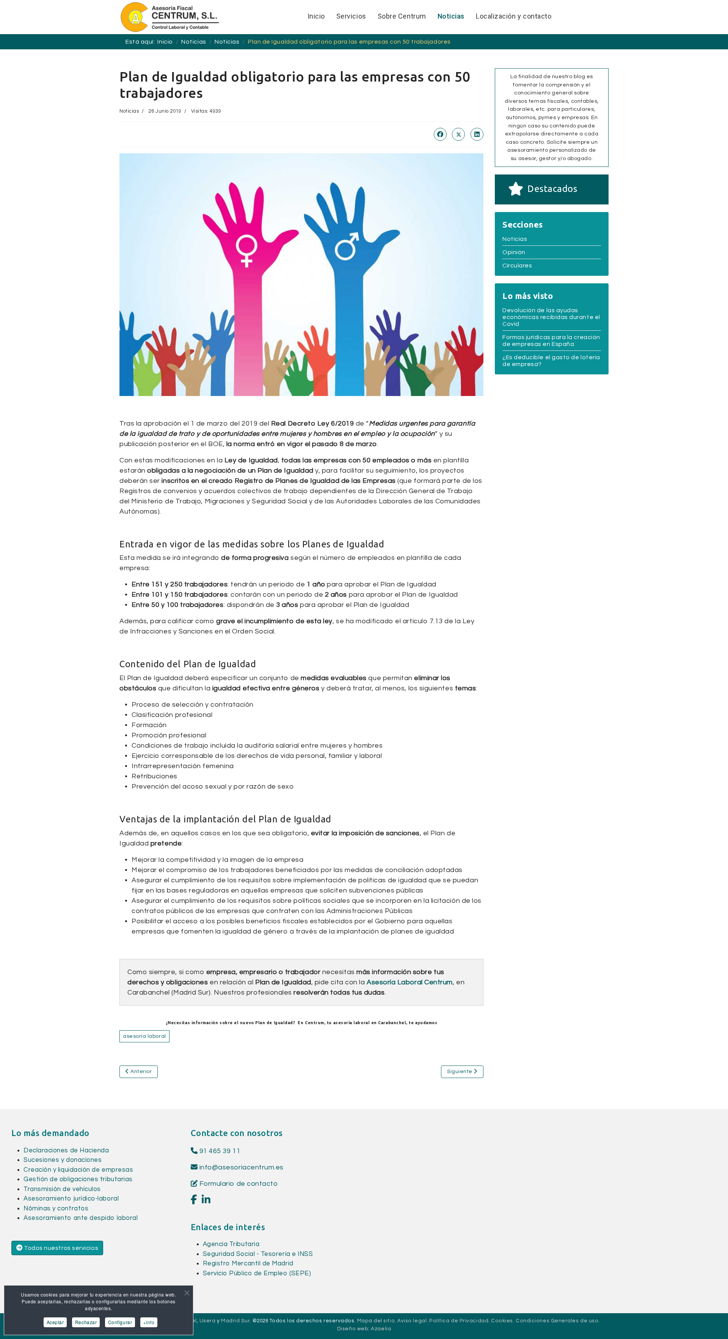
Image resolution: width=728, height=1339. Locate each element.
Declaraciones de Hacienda (66, 1150)
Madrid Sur (235, 1320)
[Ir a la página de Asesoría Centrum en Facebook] (194, 1200)
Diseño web (352, 1328)
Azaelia (381, 1328)
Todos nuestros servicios (61, 1248)
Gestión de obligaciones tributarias (78, 1179)
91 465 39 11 (219, 1151)
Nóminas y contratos (56, 1208)
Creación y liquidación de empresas (78, 1169)
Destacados (552, 189)
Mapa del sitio (376, 1320)
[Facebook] (440, 134)
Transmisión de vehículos (62, 1189)
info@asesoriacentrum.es (241, 1167)
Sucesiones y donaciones (63, 1160)
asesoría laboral (144, 1036)
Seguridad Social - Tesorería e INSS (258, 1254)
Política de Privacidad (458, 1320)
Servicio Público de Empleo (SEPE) (257, 1273)
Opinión (514, 252)
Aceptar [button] (55, 1322)
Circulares (517, 265)
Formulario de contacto (238, 1183)
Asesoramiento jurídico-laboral (71, 1198)
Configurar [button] (120, 1322)
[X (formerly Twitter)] (458, 134)
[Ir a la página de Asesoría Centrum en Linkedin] (206, 1200)
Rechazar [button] (86, 1322)
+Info (149, 1322)
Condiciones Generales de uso (557, 1320)
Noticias (129, 111)
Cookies (502, 1320)
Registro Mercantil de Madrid (248, 1263)
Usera (207, 1320)
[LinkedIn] (477, 134)
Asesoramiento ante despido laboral (81, 1218)
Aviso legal (412, 1320)
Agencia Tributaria (231, 1244)
